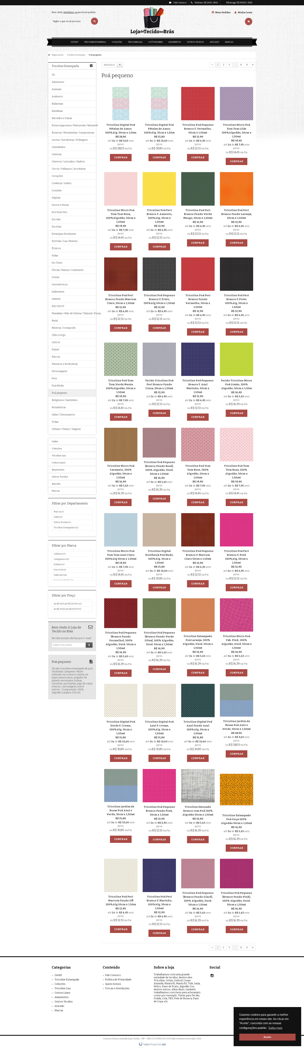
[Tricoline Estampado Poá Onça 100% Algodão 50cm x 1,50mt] (236, 811)
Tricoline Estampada (76, 55)
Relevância (109, 65)
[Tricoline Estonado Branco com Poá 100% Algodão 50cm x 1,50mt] (197, 807)
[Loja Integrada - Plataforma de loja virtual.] (152, 1044)
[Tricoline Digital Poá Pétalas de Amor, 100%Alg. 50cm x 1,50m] (120, 125)
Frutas (55, 277)
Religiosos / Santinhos (65, 400)
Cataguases (61, 559)
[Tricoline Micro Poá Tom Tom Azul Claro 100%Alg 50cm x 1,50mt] (120, 551)
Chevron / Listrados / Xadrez (68, 161)
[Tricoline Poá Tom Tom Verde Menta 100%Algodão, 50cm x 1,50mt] (120, 382)
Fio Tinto (57, 262)
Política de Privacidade (118, 979)
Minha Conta (245, 12)
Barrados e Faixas (62, 118)
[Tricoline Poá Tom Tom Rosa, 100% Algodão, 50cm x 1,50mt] (236, 468)
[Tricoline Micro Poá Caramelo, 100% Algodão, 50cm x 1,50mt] (120, 468)
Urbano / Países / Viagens (66, 429)
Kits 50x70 (58, 306)
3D (53, 74)
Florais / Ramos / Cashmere (68, 270)
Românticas (59, 407)
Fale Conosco (180, 2)
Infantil (56, 298)
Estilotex (59, 564)
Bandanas (57, 111)
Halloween (58, 291)
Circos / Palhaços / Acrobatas (69, 168)
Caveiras (57, 154)
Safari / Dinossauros (63, 414)
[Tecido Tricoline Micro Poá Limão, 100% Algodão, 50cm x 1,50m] (236, 381)
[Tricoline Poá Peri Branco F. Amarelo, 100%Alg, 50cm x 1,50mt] (159, 212)
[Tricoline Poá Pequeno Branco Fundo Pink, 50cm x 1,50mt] (159, 807)
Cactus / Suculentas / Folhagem (70, 139)
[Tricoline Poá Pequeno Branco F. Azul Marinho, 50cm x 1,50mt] (197, 382)
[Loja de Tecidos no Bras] (152, 21)
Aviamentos (62, 997)
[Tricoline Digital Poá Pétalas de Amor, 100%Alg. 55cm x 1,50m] (159, 125)
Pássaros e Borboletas (65, 364)
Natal (55, 320)
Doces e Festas (60, 204)
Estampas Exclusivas (64, 233)
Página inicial (57, 55)
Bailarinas (57, 103)
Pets (54, 378)
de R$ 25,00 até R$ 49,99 (67, 609)
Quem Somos (113, 984)
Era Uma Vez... (60, 212)
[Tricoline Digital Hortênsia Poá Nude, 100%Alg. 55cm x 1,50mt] (159, 553)
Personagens (59, 371)
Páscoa (56, 356)
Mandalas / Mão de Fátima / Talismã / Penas (72, 313)
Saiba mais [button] (275, 1027)
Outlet (58, 517)
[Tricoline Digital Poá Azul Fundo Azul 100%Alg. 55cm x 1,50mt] (197, 724)
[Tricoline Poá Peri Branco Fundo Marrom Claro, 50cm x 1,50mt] (120, 295)
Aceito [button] (267, 1037)
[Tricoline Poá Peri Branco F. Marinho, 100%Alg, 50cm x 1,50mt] (159, 899)
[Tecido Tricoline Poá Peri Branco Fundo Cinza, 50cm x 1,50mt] (159, 381)
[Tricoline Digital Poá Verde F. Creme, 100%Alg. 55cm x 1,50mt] (120, 724)
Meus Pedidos (223, 12)
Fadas (55, 255)
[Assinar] (89, 645)
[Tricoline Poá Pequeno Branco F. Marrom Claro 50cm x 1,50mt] (197, 551)
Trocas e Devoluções (117, 988)
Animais (56, 89)
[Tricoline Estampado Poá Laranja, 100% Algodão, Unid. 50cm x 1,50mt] (197, 638)
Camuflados (58, 147)
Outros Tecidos (62, 522)
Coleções (60, 984)
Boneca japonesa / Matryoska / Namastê (72, 125)
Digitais (56, 197)
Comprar (120, 157)
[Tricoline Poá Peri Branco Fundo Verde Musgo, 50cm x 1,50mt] (197, 210)
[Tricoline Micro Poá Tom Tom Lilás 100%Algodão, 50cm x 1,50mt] (236, 127)
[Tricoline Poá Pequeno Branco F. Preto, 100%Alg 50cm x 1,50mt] (159, 295)
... (235, 64)
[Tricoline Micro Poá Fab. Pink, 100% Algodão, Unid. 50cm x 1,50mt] (236, 638)
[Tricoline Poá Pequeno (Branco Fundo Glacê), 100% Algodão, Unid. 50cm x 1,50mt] (197, 897)
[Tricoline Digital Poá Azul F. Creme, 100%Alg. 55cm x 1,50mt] (159, 724)
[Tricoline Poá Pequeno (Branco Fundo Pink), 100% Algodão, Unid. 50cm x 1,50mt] (236, 897)
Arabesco (57, 96)
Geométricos (60, 284)
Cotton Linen (62, 992)
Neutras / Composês (64, 327)
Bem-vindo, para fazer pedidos (74, 12)
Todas (55, 421)
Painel (55, 349)
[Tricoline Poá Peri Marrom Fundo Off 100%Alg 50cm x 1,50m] (120, 897)
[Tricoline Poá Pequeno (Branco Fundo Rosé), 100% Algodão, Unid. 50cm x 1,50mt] (159, 466)
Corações (57, 176)
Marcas (59, 511)
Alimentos (58, 82)
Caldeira (59, 554)
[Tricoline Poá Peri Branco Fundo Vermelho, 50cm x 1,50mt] (197, 297)
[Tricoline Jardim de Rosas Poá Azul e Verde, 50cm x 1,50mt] (236, 721)
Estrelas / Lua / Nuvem (64, 241)
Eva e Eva (60, 569)
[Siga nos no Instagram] (212, 976)
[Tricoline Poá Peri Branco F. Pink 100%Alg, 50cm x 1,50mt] (236, 553)
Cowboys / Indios (61, 183)
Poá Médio (58, 385)
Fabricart (60, 575)
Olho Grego (59, 335)
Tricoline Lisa (63, 988)
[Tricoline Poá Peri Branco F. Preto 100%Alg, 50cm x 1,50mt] (236, 297)
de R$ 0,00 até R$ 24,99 (67, 604)
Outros (56, 342)
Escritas (56, 226)
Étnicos (56, 248)
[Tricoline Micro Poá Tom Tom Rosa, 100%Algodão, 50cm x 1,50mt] (120, 212)
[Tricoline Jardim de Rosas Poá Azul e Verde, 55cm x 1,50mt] (120, 807)
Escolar (56, 219)
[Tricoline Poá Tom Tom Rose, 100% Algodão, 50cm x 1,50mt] (197, 468)
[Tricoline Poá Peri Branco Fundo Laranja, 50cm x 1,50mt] (236, 210)
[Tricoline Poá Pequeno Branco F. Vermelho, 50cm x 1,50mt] (197, 125)
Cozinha (56, 190)
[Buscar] (94, 21)
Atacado (59, 1006)
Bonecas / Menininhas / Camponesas (72, 132)
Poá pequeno (59, 392)
